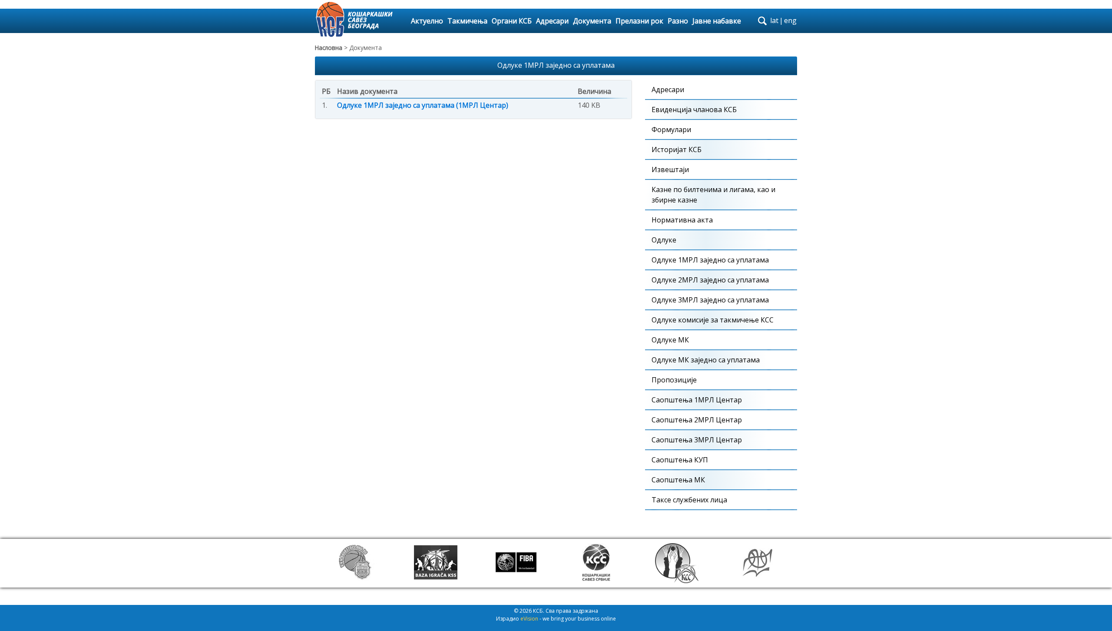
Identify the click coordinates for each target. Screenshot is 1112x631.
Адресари (552, 21)
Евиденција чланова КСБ (694, 109)
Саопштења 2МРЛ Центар (697, 420)
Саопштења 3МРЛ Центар (697, 440)
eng (790, 20)
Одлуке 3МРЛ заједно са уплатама (710, 300)
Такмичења (467, 21)
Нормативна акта (682, 220)
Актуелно (427, 21)
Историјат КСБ (677, 149)
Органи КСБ (512, 21)
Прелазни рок (639, 21)
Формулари (671, 129)
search (762, 20)
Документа (592, 21)
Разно (678, 21)
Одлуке (664, 240)
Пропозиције (674, 380)
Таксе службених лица (689, 500)
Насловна (328, 47)
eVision (529, 618)
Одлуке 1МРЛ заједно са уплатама (710, 260)
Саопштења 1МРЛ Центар (697, 400)
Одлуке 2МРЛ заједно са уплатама (710, 280)
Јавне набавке (716, 21)
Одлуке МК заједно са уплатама (706, 360)
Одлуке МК (670, 340)
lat (774, 20)
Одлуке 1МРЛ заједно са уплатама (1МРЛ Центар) (422, 105)
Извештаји (670, 169)
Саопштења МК (678, 480)
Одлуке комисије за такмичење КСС (713, 320)
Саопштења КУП (680, 460)
